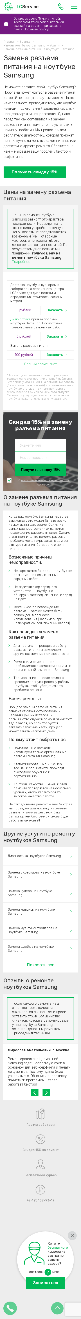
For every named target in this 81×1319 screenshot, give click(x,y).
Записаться (45, 1282)
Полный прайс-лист (40, 364)
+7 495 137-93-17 (61, 6)
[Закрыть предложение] (72, 1235)
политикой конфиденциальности (45, 480)
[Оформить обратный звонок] (10, 1309)
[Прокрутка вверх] (57, 1309)
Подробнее (21, 262)
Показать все (40, 964)
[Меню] (74, 6)
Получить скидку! (36, 29)
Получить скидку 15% (35, 171)
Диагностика (20, 319)
